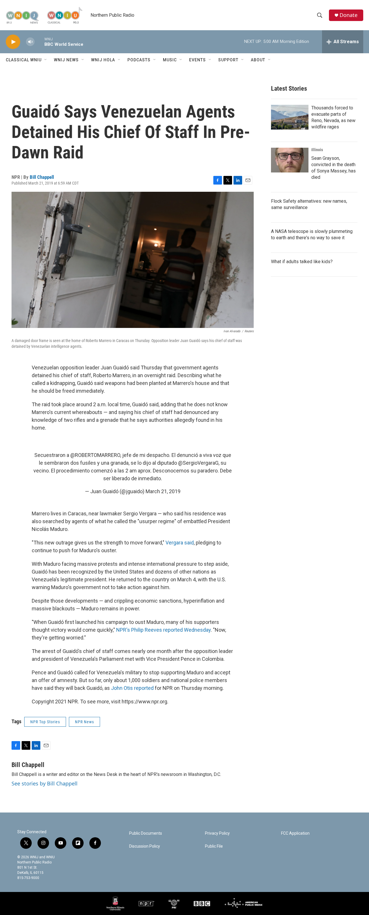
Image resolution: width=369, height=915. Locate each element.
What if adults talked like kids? (302, 261)
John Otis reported (132, 688)
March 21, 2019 (163, 491)
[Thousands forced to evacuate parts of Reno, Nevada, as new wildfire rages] (289, 117)
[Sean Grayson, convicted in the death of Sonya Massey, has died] (289, 160)
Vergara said (179, 543)
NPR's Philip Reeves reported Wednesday (163, 630)
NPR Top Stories (45, 722)
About (258, 60)
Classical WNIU (24, 60)
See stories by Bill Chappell (45, 783)
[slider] (39, 42)
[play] (13, 42)
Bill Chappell (42, 177)
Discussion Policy (144, 846)
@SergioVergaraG (198, 463)
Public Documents (145, 833)
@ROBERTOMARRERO (95, 455)
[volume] (30, 41)
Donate (348, 15)
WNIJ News (66, 60)
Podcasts (138, 60)
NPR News (84, 722)
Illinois (317, 149)
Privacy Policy (217, 833)
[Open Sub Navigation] (46, 60)
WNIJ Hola (103, 60)
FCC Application (295, 833)
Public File (214, 846)
